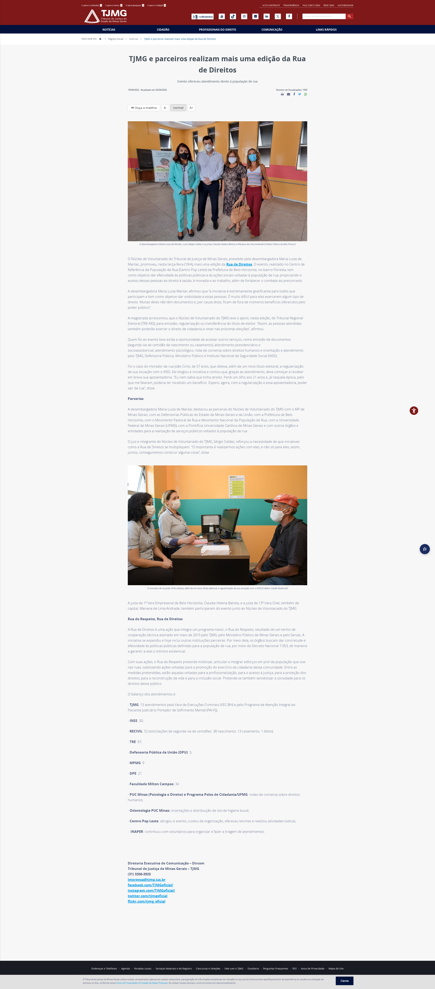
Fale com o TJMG (311, 5)
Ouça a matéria (146, 108)
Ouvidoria (253, 968)
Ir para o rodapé (156, 5)
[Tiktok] (233, 16)
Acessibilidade (345, 5)
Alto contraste (271, 5)
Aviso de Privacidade (312, 968)
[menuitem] (92, 5)
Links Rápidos (326, 29)
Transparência (291, 5)
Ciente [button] (345, 981)
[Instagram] (244, 16)
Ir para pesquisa (135, 5)
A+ (191, 108)
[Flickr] (255, 16)
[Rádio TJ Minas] (203, 16)
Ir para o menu (113, 5)
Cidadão (163, 29)
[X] (278, 16)
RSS (294, 968)
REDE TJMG (329, 5)
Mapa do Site (336, 968)
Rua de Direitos (239, 264)
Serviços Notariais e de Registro (174, 968)
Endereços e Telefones (104, 968)
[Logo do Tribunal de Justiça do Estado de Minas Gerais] (106, 18)
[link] (282, 94)
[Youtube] (222, 16)
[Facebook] (289, 16)
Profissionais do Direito (217, 29)
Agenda (125, 968)
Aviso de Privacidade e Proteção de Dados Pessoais (142, 982)
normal (178, 108)
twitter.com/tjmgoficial (147, 896)
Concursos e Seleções (208, 968)
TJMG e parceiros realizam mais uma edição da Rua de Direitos (180, 38)
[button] (425, 549)
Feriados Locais (142, 968)
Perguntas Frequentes (275, 968)
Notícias (108, 29)
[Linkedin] (267, 16)
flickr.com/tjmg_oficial (146, 901)
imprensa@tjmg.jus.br (147, 879)
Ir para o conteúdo (91, 5)
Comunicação (272, 29)
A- (165, 108)
